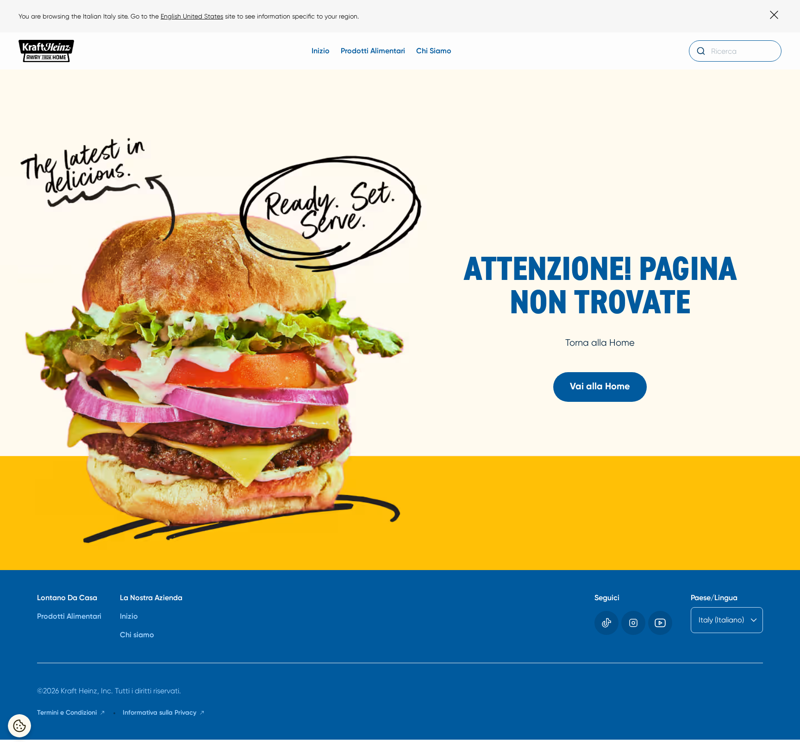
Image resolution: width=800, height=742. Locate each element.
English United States (192, 16)
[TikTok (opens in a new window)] (606, 623)
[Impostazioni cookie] (19, 725)
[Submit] (700, 51)
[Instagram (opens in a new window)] (633, 623)
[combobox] (735, 51)
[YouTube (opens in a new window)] (660, 623)
